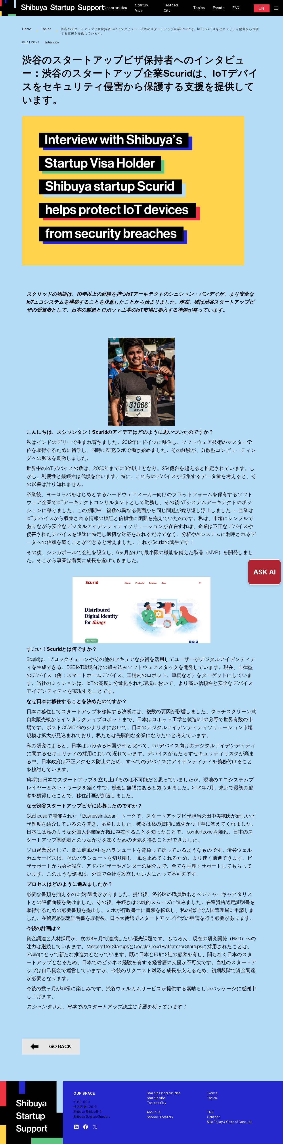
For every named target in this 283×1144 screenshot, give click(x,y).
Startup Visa (141, 8)
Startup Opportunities (164, 1093)
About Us (154, 1112)
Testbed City (171, 8)
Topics (199, 8)
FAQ (236, 8)
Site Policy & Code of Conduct (229, 1122)
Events (219, 8)
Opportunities (115, 8)
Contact (213, 1117)
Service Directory (160, 1117)
